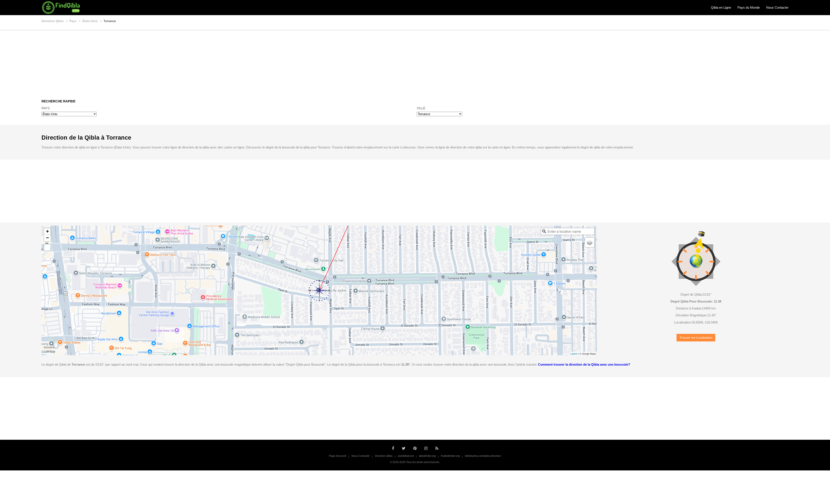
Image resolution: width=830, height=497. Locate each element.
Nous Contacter (777, 7)
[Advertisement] (415, 61)
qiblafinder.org (427, 455)
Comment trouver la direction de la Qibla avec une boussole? (584, 364)
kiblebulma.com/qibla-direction (483, 455)
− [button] (47, 238)
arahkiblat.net (406, 455)
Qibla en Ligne (721, 7)
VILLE (421, 108)
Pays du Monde (748, 7)
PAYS (46, 108)
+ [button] (47, 231)
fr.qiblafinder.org (450, 455)
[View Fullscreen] (47, 247)
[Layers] (589, 242)
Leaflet (574, 353)
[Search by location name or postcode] (544, 231)
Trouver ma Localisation (696, 337)
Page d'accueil (337, 455)
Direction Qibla (384, 455)
